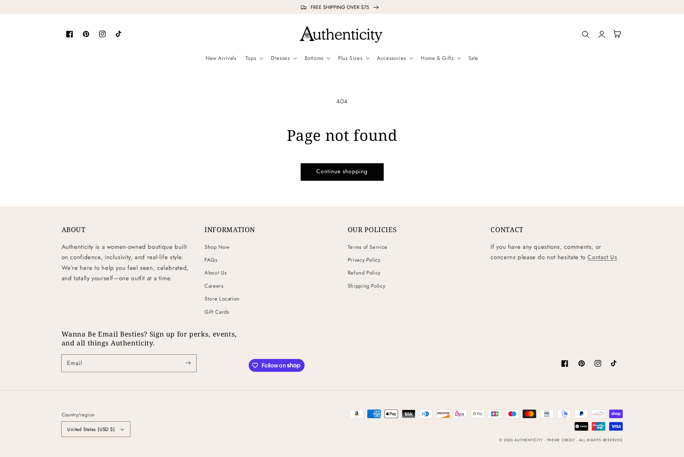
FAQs (211, 260)
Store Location (222, 299)
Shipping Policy (366, 286)
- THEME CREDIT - (561, 440)
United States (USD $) (91, 429)
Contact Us (602, 257)
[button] (253, 58)
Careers (213, 286)
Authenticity (528, 440)
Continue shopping (342, 171)
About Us (215, 273)
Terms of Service (368, 247)
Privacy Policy (364, 260)
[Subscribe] (188, 363)
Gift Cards (216, 312)
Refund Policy (364, 273)
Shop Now (216, 247)
